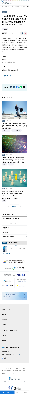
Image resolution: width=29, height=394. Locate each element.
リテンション (6, 130)
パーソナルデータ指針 (19, 368)
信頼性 (4, 164)
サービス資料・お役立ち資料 (9, 330)
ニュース (4, 335)
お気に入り (26, 33)
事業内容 (4, 314)
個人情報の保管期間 (6, 370)
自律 (4, 200)
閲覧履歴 (25, 392)
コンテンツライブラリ (16, 6)
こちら (13, 351)
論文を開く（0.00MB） (10, 76)
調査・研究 (7, 6)
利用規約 (4, 373)
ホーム (2, 6)
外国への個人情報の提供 (19, 370)
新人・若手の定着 (16, 130)
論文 (23, 6)
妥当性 (11, 164)
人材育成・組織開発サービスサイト (9, 296)
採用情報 (4, 340)
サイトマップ (10, 373)
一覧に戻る (13, 206)
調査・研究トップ (8, 214)
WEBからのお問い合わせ (11, 348)
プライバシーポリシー (7, 368)
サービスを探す (7, 392)
